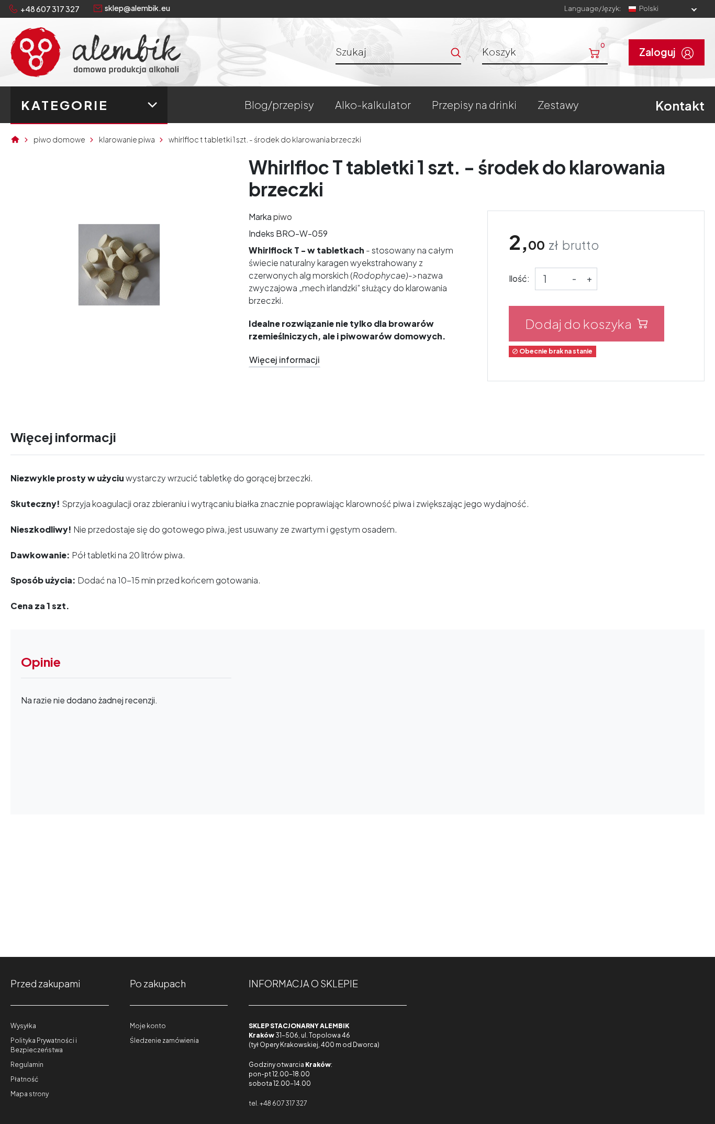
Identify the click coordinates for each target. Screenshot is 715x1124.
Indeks (261, 233)
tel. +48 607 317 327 (278, 1103)
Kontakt (680, 105)
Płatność (24, 1079)
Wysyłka (23, 1026)
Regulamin (26, 1064)
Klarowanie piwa (127, 139)
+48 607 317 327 (50, 9)
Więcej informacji (284, 359)
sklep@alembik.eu (137, 8)
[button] (545, 51)
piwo (282, 216)
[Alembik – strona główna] (95, 52)
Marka (260, 216)
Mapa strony (29, 1094)
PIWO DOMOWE (59, 139)
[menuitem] (279, 104)
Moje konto (148, 1026)
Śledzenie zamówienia (164, 1040)
